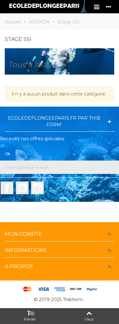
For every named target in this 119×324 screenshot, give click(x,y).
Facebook (7, 188)
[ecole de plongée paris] (47, 6)
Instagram (37, 188)
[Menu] (96, 7)
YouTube (22, 188)
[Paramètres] (108, 7)
